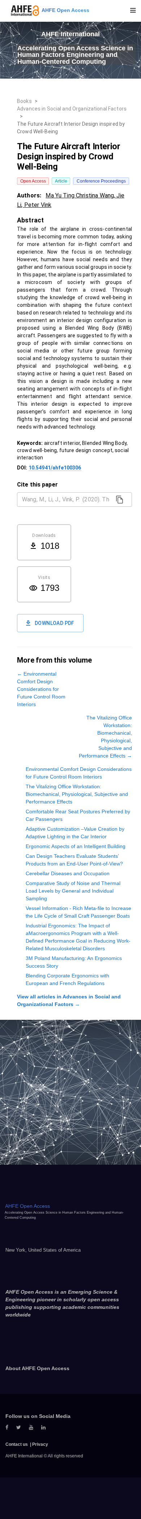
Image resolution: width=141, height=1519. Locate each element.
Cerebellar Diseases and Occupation (68, 873)
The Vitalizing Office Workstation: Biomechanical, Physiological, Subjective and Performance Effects (77, 794)
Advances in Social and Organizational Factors (72, 109)
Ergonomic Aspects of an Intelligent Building (75, 846)
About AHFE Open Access (37, 1368)
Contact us (16, 1444)
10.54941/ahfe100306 (55, 468)
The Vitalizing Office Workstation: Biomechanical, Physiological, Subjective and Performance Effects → (105, 737)
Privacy (40, 1444)
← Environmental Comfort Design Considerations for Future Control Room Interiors (41, 689)
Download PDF (54, 623)
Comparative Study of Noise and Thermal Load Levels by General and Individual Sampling (73, 890)
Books (24, 101)
